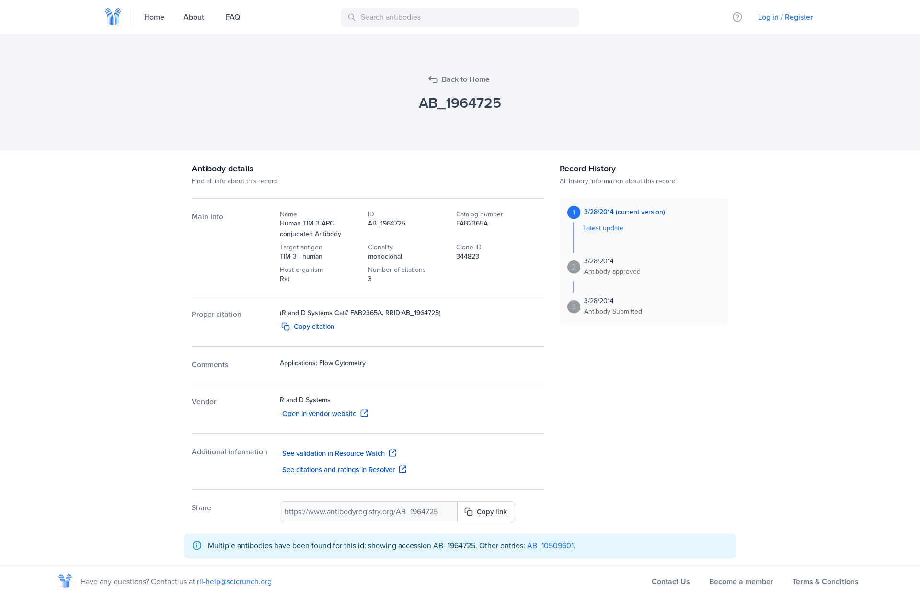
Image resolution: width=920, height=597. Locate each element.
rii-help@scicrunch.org (234, 581)
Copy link (492, 512)
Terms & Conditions (826, 581)
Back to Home (466, 79)
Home (154, 17)
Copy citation (314, 326)
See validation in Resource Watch (333, 453)
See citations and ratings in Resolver (338, 469)
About (194, 17)
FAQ (233, 17)
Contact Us (671, 581)
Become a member (741, 581)
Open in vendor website (319, 413)
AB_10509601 (550, 545)
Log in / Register (785, 17)
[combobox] (462, 17)
